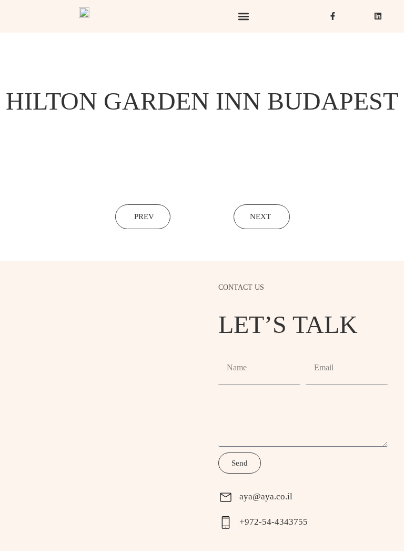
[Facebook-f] (333, 16)
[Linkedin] (378, 16)
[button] (243, 16)
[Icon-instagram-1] (355, 16)
